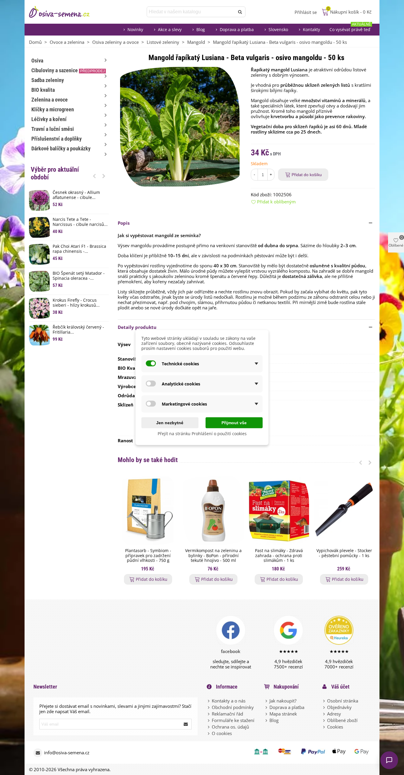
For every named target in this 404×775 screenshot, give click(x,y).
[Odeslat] (240, 12)
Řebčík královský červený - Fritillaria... (78, 330)
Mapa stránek (283, 714)
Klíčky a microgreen (52, 109)
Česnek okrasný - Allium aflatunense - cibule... (76, 195)
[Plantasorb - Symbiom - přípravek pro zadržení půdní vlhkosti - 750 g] (148, 510)
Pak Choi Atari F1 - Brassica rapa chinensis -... (79, 249)
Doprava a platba (237, 29)
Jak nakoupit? (282, 701)
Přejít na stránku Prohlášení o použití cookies (202, 433)
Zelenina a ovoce (49, 100)
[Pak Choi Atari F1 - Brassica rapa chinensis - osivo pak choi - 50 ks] (39, 254)
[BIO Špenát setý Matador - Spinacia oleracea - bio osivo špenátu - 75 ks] (39, 281)
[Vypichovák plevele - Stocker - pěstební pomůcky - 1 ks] (344, 510)
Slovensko (278, 29)
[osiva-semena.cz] (64, 12)
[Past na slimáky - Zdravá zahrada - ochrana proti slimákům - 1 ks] (278, 510)
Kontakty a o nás (228, 701)
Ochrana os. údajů (230, 727)
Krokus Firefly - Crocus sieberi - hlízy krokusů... (76, 303)
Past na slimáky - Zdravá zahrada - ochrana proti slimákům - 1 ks (279, 555)
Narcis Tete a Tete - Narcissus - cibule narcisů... (80, 222)
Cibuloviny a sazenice (68, 70)
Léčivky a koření (49, 119)
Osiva (37, 60)
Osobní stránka (342, 701)
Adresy (334, 714)
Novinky (135, 29)
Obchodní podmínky (233, 707)
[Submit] (186, 724)
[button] (94, 175)
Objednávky (339, 707)
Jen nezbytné (169, 422)
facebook (230, 651)
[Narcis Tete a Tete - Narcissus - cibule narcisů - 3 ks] (39, 227)
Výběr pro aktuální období (55, 173)
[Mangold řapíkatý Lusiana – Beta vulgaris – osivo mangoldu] (180, 126)
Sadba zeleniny (47, 80)
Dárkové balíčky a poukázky (61, 148)
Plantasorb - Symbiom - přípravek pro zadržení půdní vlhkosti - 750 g (148, 555)
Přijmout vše (234, 422)
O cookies (222, 733)
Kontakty (311, 29)
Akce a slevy (170, 29)
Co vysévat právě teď (350, 28)
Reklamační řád (227, 714)
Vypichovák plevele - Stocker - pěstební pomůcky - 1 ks (344, 553)
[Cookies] (324, 726)
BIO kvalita (43, 90)
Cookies (335, 727)
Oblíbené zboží (342, 720)
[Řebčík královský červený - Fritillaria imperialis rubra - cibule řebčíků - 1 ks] (39, 335)
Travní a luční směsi (52, 129)
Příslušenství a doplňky (56, 139)
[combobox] (191, 12)
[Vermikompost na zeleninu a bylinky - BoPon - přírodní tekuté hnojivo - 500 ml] (213, 510)
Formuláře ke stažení (233, 720)
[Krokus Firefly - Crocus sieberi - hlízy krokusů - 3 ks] (39, 308)
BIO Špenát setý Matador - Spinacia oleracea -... (79, 276)
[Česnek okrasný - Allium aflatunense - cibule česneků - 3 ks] (39, 200)
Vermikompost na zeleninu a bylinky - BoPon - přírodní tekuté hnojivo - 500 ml (213, 555)
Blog (200, 29)
